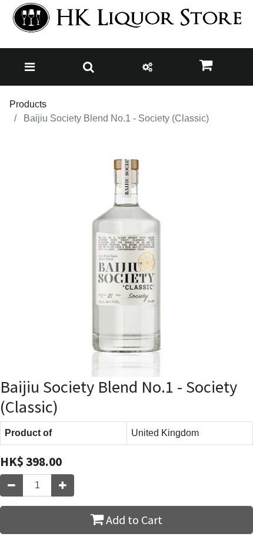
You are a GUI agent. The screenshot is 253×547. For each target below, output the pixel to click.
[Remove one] (11, 485)
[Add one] (62, 485)
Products (27, 104)
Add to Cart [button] (133, 519)
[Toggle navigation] (30, 67)
